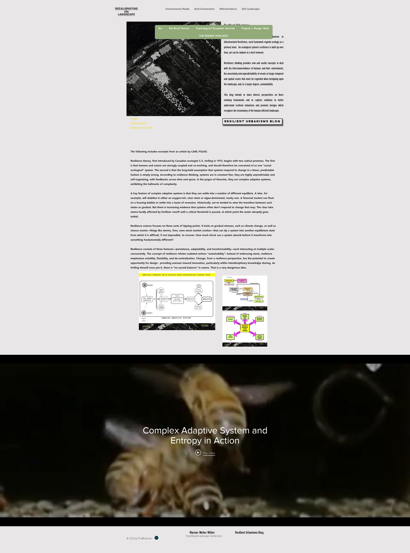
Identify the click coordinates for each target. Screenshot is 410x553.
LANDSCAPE (126, 14)
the (126, 11)
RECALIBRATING (126, 8)
